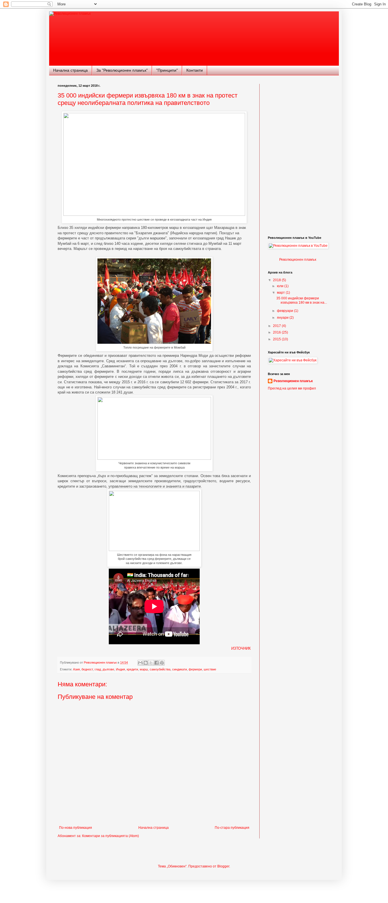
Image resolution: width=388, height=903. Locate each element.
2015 (277, 339)
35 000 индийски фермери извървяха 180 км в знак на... (301, 300)
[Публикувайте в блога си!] (146, 663)
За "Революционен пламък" (122, 70)
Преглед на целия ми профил (292, 388)
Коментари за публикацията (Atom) (110, 836)
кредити (132, 669)
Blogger (223, 866)
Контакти (194, 70)
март (281, 293)
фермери (195, 669)
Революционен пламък (297, 260)
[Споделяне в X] (151, 663)
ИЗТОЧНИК (241, 648)
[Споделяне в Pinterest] (162, 663)
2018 (277, 280)
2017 (277, 326)
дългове (108, 669)
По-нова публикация (75, 828)
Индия (120, 669)
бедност (87, 669)
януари (283, 318)
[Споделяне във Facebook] (156, 663)
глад (98, 669)
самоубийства (160, 669)
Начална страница (70, 70)
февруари (285, 311)
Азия (76, 669)
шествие (210, 669)
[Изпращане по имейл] (140, 663)
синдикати (179, 669)
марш (144, 669)
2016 (277, 332)
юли (280, 286)
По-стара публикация (232, 828)
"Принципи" (167, 70)
